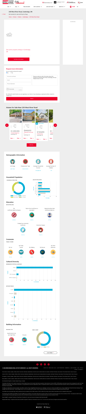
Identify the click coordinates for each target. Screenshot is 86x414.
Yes (12, 72)
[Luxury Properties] (59, 2)
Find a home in (4, 371)
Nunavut (75, 371)
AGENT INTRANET (73, 367)
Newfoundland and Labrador (44, 371)
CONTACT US (45, 367)
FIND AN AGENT (26, 6)
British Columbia (20, 371)
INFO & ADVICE (37, 6)
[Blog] (80, 2)
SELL (16, 6)
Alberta (15, 371)
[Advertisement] (73, 43)
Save (11, 138)
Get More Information (18, 59)
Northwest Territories (53, 371)
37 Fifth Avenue (40, 133)
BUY (8, 6)
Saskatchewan (30, 371)
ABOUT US (61, 6)
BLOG (55, 367)
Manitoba (25, 371)
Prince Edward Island (66, 371)
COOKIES (75, 369)
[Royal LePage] (13, 2)
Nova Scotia (60, 371)
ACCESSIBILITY (80, 369)
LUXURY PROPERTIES (60, 367)
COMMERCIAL (67, 367)
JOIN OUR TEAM (49, 6)
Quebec (12, 371)
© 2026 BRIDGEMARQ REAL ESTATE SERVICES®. (14, 368)
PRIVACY (81, 367)
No (7, 72)
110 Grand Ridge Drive (15, 132)
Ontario (9, 371)
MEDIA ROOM (51, 367)
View (18, 138)
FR (77, 6)
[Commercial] (71, 2)
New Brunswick (36, 371)
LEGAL (78, 367)
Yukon (72, 371)
